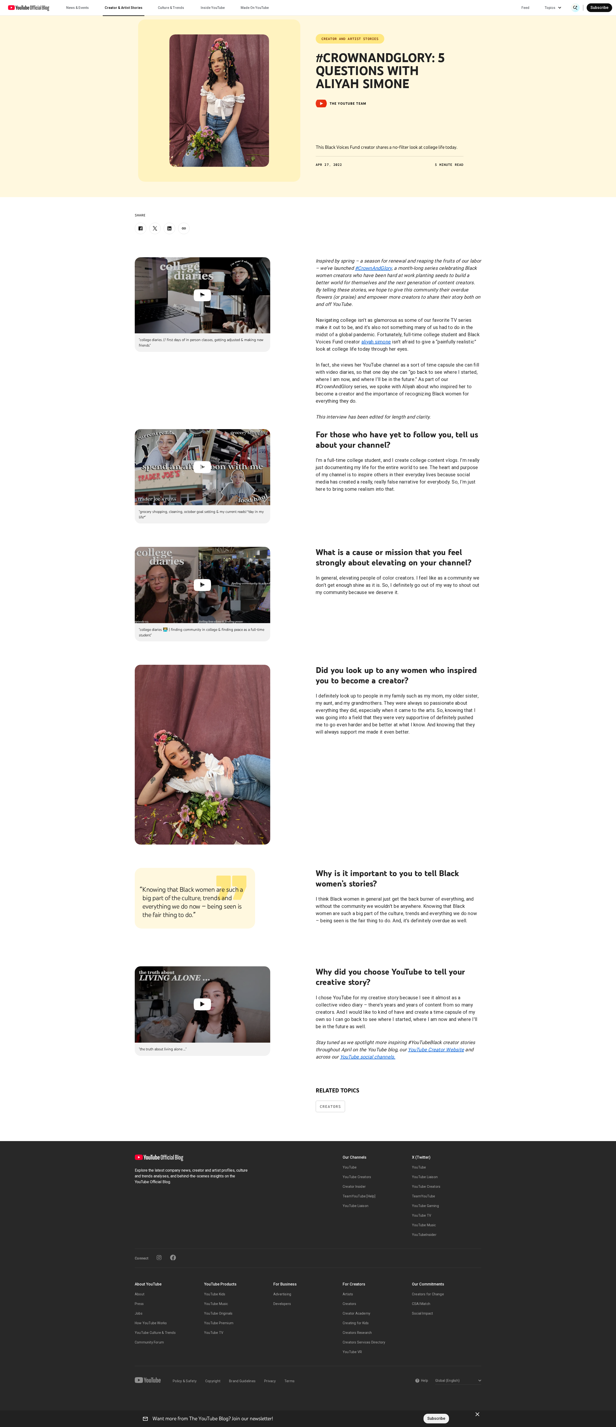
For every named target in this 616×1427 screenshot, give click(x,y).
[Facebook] (140, 228)
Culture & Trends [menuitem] (171, 8)
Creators (330, 1106)
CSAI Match (421, 1304)
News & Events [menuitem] (77, 8)
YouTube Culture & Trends (155, 1333)
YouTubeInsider (424, 1235)
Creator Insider (354, 1186)
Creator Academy (356, 1313)
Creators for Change (428, 1294)
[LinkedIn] (169, 228)
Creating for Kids (356, 1323)
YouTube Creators (357, 1177)
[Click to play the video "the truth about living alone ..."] (202, 1004)
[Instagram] (159, 1257)
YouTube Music (424, 1225)
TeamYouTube (423, 1196)
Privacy (270, 1381)
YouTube (350, 1167)
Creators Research (357, 1333)
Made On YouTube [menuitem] (255, 8)
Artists (348, 1294)
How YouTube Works (151, 1323)
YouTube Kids (214, 1294)
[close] (477, 1414)
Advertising (282, 1294)
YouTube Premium (218, 1323)
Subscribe (599, 7)
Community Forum (149, 1342)
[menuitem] (525, 7)
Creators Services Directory (364, 1342)
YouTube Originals (218, 1313)
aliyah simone (376, 342)
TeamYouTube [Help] (359, 1196)
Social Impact (422, 1313)
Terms (289, 1381)
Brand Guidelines (242, 1381)
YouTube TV (421, 1215)
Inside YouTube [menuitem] (213, 8)
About (139, 1294)
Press (139, 1304)
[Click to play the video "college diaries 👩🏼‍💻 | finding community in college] (202, 585)
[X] (154, 228)
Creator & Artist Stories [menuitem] (123, 8)
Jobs (138, 1313)
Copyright (212, 1381)
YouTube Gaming (425, 1206)
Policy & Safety (185, 1381)
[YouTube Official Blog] (28, 7)
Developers (282, 1304)
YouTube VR (352, 1352)
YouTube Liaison (355, 1206)
